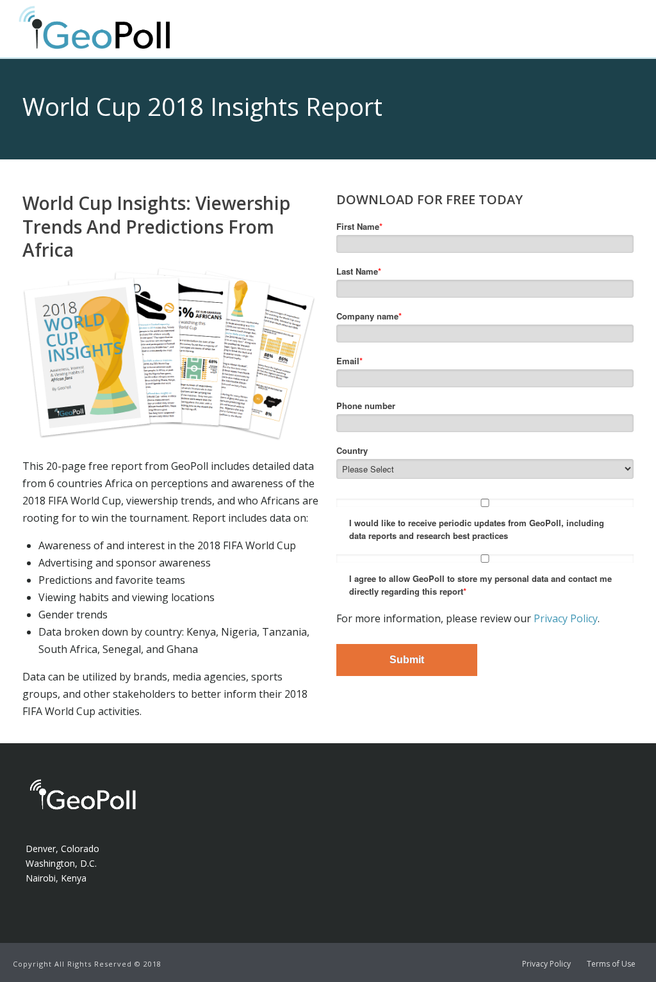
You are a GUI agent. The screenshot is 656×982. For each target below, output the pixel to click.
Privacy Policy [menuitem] (546, 964)
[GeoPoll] (107, 50)
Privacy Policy (566, 618)
